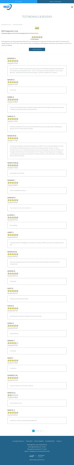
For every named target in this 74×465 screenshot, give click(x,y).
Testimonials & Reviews (17, 24)
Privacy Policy (29, 441)
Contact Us (59, 441)
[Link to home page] (6, 7)
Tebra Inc (22, 441)
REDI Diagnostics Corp (6, 24)
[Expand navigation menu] (72, 7)
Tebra (43, 459)
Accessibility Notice (50, 441)
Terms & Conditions (39, 441)
